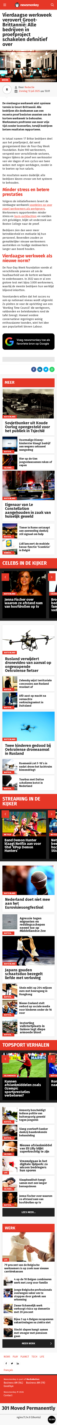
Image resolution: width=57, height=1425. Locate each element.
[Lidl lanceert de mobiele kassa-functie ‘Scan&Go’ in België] (9, 541)
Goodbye (9, 1386)
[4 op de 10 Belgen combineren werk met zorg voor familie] (8, 1278)
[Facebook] (6, 1362)
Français (8, 1370)
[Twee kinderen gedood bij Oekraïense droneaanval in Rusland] (28, 713)
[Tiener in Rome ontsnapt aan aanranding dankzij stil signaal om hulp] (9, 525)
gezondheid (10, 468)
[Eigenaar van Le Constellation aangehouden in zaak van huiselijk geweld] (28, 472)
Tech (34, 1356)
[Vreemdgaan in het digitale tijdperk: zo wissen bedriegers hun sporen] (9, 1159)
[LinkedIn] (17, 1362)
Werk (5, 79)
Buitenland (9, 417)
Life (6, 1173)
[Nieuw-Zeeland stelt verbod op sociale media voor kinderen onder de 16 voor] (9, 1001)
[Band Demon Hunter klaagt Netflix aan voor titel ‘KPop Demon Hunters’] (24, 813)
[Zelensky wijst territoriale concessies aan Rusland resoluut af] (9, 678)
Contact (8, 1395)
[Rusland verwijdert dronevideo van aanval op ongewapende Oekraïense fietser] (28, 626)
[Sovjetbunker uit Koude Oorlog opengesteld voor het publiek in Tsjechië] (28, 390)
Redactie (29, 87)
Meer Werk (37, 1343)
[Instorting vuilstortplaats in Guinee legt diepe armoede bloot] (9, 1020)
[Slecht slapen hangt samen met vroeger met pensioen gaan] (8, 1330)
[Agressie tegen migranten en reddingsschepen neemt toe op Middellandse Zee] (9, 916)
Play (15, 1356)
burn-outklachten (25, 216)
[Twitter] (12, 1362)
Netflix (7, 834)
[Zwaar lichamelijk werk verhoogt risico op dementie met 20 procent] (8, 1305)
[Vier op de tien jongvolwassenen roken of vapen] (9, 456)
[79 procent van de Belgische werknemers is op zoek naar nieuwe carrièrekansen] (28, 1234)
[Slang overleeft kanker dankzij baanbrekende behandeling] (9, 1126)
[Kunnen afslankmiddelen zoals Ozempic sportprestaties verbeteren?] (24, 1054)
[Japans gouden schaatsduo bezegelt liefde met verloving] (28, 937)
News (7, 1356)
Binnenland (10, 553)
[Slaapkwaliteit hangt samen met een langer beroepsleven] (9, 1177)
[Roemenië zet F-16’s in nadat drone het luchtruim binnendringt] (9, 761)
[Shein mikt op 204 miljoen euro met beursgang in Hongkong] (9, 985)
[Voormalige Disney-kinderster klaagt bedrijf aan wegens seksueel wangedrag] (9, 438)
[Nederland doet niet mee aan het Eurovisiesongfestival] (28, 867)
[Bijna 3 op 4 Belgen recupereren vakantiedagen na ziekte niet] (8, 1318)
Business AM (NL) (13, 1382)
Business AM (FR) (35, 1382)
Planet (24, 1356)
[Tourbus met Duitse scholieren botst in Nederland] (9, 777)
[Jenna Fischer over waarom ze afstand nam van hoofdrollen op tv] (9, 1193)
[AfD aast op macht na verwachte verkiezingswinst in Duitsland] (9, 694)
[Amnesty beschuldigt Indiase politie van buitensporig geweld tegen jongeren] (9, 1108)
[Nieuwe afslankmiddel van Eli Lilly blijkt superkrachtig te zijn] (9, 1142)
